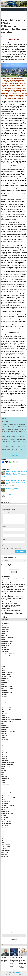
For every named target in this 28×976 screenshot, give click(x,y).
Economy (4, 690)
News (3, 772)
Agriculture (5, 631)
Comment (4, 657)
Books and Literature (7, 637)
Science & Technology (7, 813)
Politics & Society (6, 792)
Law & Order (5, 754)
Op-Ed (3, 780)
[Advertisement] (14, 13)
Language (4, 750)
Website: (4, 539)
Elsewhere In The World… (8, 700)
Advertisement (6, 627)
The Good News (6, 838)
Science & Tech (6, 811)
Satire (3, 809)
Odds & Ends (5, 778)
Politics (4, 790)
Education (4, 696)
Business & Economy (7, 641)
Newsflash (4, 774)
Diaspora (4, 682)
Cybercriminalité (6, 676)
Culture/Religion (6, 674)
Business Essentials (7, 643)
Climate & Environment (8, 653)
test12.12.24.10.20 (18, 974)
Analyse (17, 35)
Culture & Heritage (7, 672)
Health (4, 733)
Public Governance (7, 793)
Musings (4, 770)
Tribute (4, 848)
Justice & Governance (7, 749)
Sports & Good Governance (9, 829)
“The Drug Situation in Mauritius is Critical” (13, 578)
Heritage (4, 735)
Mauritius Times (15, 972)
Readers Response (6, 799)
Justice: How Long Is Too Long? (10, 580)
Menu (3, 9)
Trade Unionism (6, 844)
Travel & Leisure (6, 846)
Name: (4, 526)
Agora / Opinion (6, 629)
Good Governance (6, 727)
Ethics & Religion (6, 711)
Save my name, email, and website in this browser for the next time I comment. (12, 547)
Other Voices (5, 784)
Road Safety (5, 807)
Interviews (5, 743)
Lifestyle (4, 758)
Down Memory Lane (7, 686)
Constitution (5, 659)
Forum (4, 723)
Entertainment (6, 704)
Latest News (22, 35)
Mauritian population (7, 764)
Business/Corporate (7, 645)
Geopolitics (5, 725)
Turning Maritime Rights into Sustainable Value (14, 589)
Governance (5, 729)
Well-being (5, 852)
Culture (4, 668)
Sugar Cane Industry (7, 831)
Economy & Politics (7, 692)
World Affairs (5, 856)
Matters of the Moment (8, 762)
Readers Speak (6, 801)
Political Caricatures (7, 788)
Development (5, 680)
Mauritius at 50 (6, 766)
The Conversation (6, 836)
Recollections (5, 803)
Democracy (5, 678)
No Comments (4, 36)
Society (4, 819)
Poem (3, 786)
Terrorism (4, 835)
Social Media (5, 817)
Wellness (4, 854)
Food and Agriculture (7, 721)
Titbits (4, 842)
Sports (4, 827)
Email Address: (6, 533)
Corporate (4, 661)
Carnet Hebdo (5, 649)
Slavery (4, 815)
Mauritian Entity (6, 608)
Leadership (5, 756)
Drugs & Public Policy (7, 688)
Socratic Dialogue (6, 821)
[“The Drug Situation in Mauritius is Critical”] (5, 952)
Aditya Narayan (4, 35)
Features (4, 713)
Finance (4, 715)
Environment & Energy (8, 707)
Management (5, 760)
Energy (4, 702)
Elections (4, 698)
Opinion (4, 782)
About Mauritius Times (8, 625)
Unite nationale (6, 850)
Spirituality (5, 825)
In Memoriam (5, 739)
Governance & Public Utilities (9, 731)
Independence (6, 741)
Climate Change (6, 655)
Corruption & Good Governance (10, 662)
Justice (4, 747)
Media (3, 768)
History (4, 737)
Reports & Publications (8, 805)
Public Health (5, 795)
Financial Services (6, 717)
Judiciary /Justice (6, 745)
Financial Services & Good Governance (11, 719)
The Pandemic (5, 840)
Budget (4, 639)
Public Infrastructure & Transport (10, 797)
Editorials (4, 694)
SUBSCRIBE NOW (14, 455)
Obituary (4, 776)
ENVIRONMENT (6, 705)
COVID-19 (4, 666)
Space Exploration (6, 823)
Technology (5, 833)
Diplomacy (5, 684)
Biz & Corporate (6, 635)
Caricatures (5, 647)
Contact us (8, 974)
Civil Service (5, 651)
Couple (4, 664)
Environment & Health (8, 709)
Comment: (5, 512)
